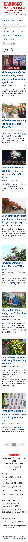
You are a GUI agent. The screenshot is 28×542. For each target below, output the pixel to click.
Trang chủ (6, 20)
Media (21, 20)
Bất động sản (7, 35)
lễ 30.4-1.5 (19, 427)
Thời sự (14, 28)
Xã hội (14, 20)
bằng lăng (12, 283)
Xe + (12, 39)
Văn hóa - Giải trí (18, 32)
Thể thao (6, 24)
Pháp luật (6, 28)
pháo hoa (11, 188)
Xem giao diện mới (9, 43)
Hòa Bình (5, 278)
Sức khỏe (17, 35)
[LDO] (14, 63)
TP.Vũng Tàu (13, 377)
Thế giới (5, 39)
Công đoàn (6, 32)
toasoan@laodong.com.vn (15, 494)
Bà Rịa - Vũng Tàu (8, 370)
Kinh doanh (15, 24)
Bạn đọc (22, 28)
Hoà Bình (5, 323)
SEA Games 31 (13, 325)
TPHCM (10, 186)
